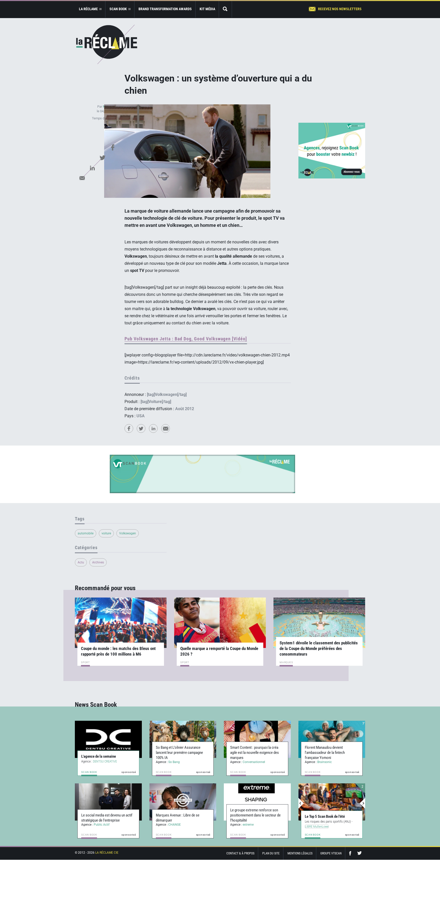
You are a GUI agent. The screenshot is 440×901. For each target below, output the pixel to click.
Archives (98, 562)
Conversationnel (254, 762)
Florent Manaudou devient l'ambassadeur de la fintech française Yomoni (325, 752)
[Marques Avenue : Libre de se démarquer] (182, 802)
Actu (81, 562)
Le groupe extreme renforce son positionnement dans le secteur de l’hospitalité (255, 815)
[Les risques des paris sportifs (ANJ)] (331, 802)
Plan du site (271, 853)
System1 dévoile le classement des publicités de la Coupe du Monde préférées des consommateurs (319, 648)
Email (82, 178)
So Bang (174, 762)
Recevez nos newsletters (340, 9)
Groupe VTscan (330, 853)
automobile (85, 533)
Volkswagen (127, 533)
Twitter (102, 157)
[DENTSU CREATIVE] (108, 739)
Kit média (207, 9)
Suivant (362, 803)
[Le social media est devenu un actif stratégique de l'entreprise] (108, 802)
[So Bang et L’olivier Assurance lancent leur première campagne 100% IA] (182, 739)
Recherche (225, 9)
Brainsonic (324, 762)
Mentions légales (299, 853)
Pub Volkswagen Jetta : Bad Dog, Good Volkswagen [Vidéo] (186, 338)
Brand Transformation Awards (165, 9)
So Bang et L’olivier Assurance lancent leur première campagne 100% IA (179, 752)
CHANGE (174, 824)
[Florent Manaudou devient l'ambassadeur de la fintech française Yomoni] (331, 739)
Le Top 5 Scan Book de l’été (325, 816)
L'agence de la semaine (98, 756)
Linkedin (92, 167)
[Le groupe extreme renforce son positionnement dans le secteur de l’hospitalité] (257, 802)
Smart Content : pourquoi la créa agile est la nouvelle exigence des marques (254, 752)
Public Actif (101, 824)
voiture (106, 533)
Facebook (112, 147)
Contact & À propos (240, 853)
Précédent (301, 803)
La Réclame (106, 44)
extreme (248, 824)
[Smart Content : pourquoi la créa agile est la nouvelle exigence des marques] (257, 739)
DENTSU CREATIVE (105, 761)
